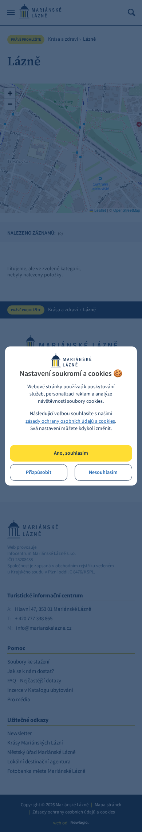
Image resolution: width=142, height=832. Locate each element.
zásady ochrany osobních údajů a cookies (70, 421)
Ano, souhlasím (71, 453)
